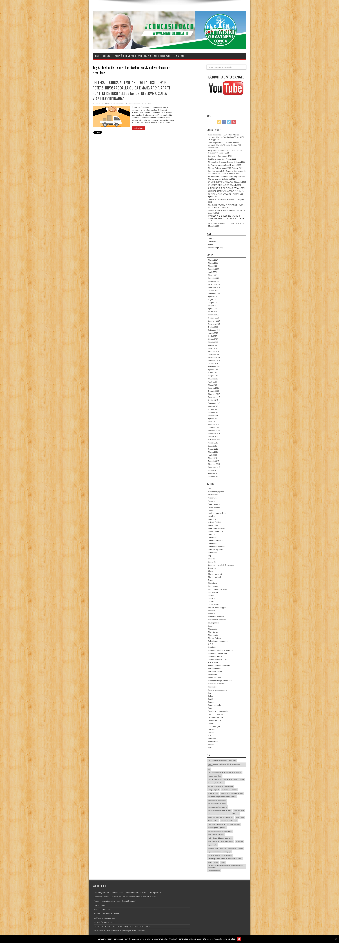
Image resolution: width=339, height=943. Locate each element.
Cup (209, 556)
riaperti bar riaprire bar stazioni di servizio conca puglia (225, 848)
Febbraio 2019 (213, 351)
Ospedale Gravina (215, 656)
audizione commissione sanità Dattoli (224, 760)
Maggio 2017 (213, 415)
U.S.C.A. (211, 736)
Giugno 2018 (213, 376)
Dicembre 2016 (214, 431)
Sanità (210, 699)
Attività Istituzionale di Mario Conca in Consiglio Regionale (142, 56)
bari (209, 769)
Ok (239, 939)
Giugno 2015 (213, 476)
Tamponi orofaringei (215, 717)
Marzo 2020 (212, 312)
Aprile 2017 (212, 418)
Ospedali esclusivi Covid (217, 659)
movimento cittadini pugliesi (216, 824)
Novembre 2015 (214, 467)
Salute (210, 696)
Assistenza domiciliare (217, 513)
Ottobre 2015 (213, 470)
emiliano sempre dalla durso (217, 803)
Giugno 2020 (213, 303)
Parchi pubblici (213, 662)
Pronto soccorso (214, 678)
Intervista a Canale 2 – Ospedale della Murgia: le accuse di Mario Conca (122, 926)
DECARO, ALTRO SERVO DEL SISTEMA (224, 194)
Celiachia (211, 534)
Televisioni (212, 723)
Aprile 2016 (212, 455)
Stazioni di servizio (113, 103)
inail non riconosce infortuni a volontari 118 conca (223, 814)
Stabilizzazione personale (218, 711)
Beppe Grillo (213, 525)
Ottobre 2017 (213, 400)
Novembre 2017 (214, 397)
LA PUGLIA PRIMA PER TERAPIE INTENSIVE (226, 224)
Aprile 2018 (212, 382)
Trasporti (211, 730)
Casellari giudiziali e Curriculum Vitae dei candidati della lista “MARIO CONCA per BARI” (128, 893)
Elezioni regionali (214, 577)
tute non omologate (214, 870)
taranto (223, 862)
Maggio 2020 (213, 306)
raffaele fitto (239, 841)
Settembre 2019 (214, 330)
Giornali (211, 595)
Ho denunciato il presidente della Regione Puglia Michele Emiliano (119, 931)
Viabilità (121, 103)
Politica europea (214, 669)
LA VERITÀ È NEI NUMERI (218, 185)
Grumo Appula (213, 605)
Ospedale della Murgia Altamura (220, 650)
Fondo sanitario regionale (217, 589)
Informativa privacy (215, 248)
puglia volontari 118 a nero (216, 834)
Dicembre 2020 (214, 284)
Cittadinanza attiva (215, 541)
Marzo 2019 (212, 348)
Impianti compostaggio (217, 608)
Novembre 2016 (214, 434)
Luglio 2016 (212, 446)
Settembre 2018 (214, 367)
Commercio (212, 544)
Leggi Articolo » (138, 128)
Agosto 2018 (213, 370)
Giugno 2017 (213, 412)
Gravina (211, 602)
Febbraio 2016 (213, 461)
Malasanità (212, 629)
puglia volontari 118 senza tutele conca (220, 838)
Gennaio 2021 (213, 281)
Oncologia (212, 647)
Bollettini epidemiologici (217, 528)
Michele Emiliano (214, 638)
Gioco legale (213, 592)
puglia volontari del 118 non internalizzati (220, 841)
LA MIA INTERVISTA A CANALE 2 (221, 182)
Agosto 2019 (213, 333)
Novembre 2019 (214, 324)
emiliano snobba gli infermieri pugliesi (219, 810)
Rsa (209, 693)
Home (97, 56)
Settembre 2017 (214, 403)
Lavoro (210, 626)
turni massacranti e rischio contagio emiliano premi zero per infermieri (225, 866)
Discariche (212, 562)
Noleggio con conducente (218, 641)
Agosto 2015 (213, 473)
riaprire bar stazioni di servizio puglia (219, 852)
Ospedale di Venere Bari (217, 653)
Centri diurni (212, 537)
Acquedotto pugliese (216, 492)
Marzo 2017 (212, 422)
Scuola (210, 702)
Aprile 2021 (212, 272)
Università (212, 739)
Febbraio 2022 (213, 269)
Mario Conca (213, 632)
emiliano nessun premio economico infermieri (222, 796)
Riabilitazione (213, 687)
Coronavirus (212, 553)
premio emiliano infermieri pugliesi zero (220, 831)
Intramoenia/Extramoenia (217, 620)
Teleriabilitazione (214, 720)
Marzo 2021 (212, 275)
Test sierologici (214, 726)
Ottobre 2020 (213, 290)
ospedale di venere (234, 824)
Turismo (211, 733)
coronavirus (226, 790)
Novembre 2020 (214, 287)
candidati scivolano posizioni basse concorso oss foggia (226, 779)
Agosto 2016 (213, 443)
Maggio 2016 (213, 452)
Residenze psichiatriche (217, 684)
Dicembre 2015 (214, 464)
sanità (209, 862)
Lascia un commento (134, 103)
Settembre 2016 (214, 440)
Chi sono (107, 56)
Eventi (210, 580)
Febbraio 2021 (213, 278)
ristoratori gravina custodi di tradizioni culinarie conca (225, 859)
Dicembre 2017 (214, 394)
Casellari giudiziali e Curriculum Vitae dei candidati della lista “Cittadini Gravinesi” (125, 897)
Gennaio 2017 (213, 428)
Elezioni (211, 571)
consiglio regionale (213, 790)
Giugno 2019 (213, 339)
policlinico (223, 827)
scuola (216, 862)
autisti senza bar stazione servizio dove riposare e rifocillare (224, 764)
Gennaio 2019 (213, 354)
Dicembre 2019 (214, 321)
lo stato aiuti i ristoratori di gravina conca (220, 817)
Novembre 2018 (214, 361)
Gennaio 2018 (213, 391)
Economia (212, 568)
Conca (222, 783)
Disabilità (211, 559)
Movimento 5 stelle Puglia (229, 821)
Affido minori (213, 495)
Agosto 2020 (213, 297)
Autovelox (212, 519)
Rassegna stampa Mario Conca (220, 681)
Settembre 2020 (214, 293)
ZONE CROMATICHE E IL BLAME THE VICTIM (227, 211)
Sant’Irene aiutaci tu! (216, 159)
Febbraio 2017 (213, 425)
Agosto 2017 (213, 406)
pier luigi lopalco (213, 827)
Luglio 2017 (212, 409)
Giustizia (211, 598)
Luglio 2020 (212, 300)
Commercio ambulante (216, 547)
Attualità (211, 516)
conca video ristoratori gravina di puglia (220, 786)
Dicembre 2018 (214, 358)
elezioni (234, 790)
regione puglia (212, 845)
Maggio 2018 (213, 379)
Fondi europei (213, 586)
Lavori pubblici (213, 623)
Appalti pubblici (214, 504)
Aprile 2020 (212, 309)
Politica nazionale (215, 672)
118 (209, 489)
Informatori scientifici (216, 617)
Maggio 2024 (213, 260)
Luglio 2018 (212, 373)
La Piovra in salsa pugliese (218, 165)
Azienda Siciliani (214, 522)
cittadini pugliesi (213, 783)
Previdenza (212, 675)
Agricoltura (212, 498)
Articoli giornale (214, 507)
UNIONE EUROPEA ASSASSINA (221, 191)
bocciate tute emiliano (214, 776)
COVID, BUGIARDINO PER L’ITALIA (222, 200)
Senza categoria (214, 705)
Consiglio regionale (215, 550)
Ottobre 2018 (213, 364)
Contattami (179, 56)
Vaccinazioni (213, 742)
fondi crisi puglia (239, 810)
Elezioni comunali (215, 574)
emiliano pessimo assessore (217, 800)
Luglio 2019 (212, 336)
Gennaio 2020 (213, 318)
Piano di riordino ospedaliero (219, 666)
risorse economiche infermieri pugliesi (220, 855)
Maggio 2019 (213, 342)
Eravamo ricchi (214, 156)
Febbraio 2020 (213, 315)
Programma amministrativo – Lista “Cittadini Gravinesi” (115, 901)
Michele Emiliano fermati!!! (218, 168)
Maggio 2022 (213, 263)
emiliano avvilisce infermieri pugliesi (232, 793)
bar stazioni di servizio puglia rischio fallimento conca (224, 772)
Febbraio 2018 (213, 388)
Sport (210, 708)
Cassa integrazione (215, 531)
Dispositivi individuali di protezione (221, 565)
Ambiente (211, 501)
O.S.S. (210, 644)
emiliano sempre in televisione (217, 807)
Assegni (211, 510)
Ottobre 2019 (213, 327)
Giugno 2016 (213, 449)
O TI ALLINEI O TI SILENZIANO (220, 188)
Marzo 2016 (212, 458)
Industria (211, 611)
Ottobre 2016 (213, 437)
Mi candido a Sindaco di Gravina (220, 162)
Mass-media (213, 635)
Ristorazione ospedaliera (217, 690)
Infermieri (211, 614)
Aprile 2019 (212, 345)
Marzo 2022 (212, 266)
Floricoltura (212, 583)
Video (210, 748)
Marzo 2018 (212, 385)
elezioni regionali (213, 793)
